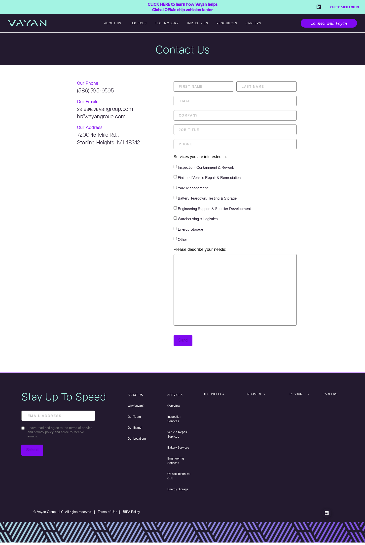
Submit (32, 449)
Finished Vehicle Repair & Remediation (209, 177)
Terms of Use (107, 512)
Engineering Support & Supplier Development (214, 209)
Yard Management (193, 188)
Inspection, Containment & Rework (206, 167)
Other (182, 239)
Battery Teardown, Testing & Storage (207, 198)
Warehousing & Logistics (198, 219)
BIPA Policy (131, 512)
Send (183, 340)
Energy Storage (190, 229)
